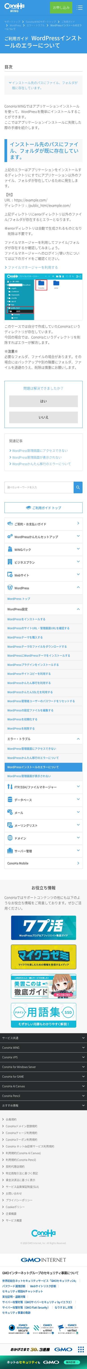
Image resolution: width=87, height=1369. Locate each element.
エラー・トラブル (36, 25)
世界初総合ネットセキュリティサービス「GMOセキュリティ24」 (40, 1281)
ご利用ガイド (68, 21)
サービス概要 (14, 1220)
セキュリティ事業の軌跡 (16, 1313)
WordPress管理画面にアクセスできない (40, 450)
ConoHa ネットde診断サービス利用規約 (30, 1146)
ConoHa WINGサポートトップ (41, 21)
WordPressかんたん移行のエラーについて (41, 463)
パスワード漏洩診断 (13, 1286)
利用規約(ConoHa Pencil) (21, 1160)
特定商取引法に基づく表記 (22, 1173)
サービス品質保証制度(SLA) (22, 1187)
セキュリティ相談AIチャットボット (22, 1291)
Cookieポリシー (15, 1207)
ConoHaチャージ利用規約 (21, 1133)
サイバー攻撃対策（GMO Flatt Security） (26, 1307)
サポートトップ (12, 21)
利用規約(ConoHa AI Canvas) (23, 1153)
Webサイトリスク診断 (43, 1286)
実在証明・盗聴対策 (13, 1297)
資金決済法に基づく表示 (20, 1180)
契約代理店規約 (15, 1167)
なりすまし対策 (64, 1307)
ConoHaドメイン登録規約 (21, 1126)
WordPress (15, 25)
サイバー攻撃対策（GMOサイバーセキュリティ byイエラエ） (37, 1302)
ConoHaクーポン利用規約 (21, 1140)
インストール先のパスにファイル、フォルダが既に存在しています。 (45, 85)
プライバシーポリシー (19, 1200)
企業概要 (11, 1214)
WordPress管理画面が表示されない (37, 457)
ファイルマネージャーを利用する (33, 267)
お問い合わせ (14, 1193)
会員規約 (11, 1119)
